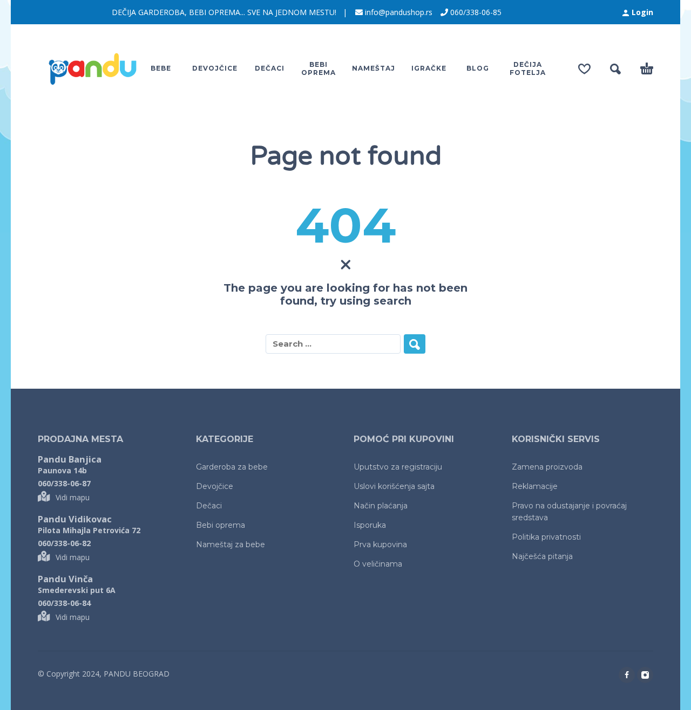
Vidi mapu (73, 497)
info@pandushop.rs (398, 12)
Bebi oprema (220, 525)
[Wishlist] (584, 69)
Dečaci (209, 506)
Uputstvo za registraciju (398, 467)
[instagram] (645, 675)
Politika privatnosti (546, 537)
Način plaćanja (381, 506)
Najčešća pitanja (542, 556)
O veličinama (378, 564)
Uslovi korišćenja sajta (394, 486)
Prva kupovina (380, 544)
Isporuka (370, 525)
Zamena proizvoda (547, 467)
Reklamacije (535, 486)
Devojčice (214, 486)
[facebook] (627, 675)
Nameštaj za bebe (230, 544)
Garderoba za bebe (232, 467)
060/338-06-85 (476, 12)
